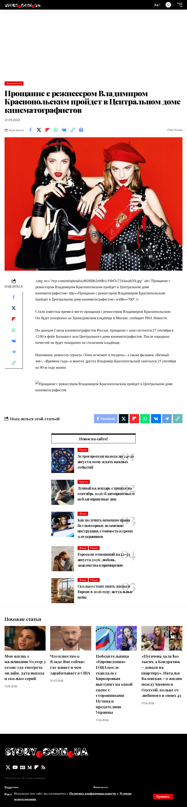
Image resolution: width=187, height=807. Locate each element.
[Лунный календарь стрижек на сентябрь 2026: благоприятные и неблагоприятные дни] (62, 492)
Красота (83, 481)
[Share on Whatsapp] (56, 130)
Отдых (94, 579)
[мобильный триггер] (178, 5)
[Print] (81, 130)
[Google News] (22, 767)
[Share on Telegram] (13, 351)
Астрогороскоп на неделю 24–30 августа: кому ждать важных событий (106, 462)
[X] (8, 767)
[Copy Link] (72, 130)
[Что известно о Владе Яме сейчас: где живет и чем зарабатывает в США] (70, 638)
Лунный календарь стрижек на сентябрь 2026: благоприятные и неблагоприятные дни (106, 493)
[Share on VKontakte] (64, 130)
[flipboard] (36, 767)
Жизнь (82, 513)
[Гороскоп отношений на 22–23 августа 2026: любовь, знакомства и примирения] (62, 558)
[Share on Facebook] (30, 130)
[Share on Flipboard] (47, 130)
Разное (83, 449)
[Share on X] (39, 130)
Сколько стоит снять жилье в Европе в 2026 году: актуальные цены (105, 591)
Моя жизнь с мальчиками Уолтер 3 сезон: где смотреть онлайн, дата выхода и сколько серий (25, 667)
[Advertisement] (93, 44)
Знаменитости (14, 83)
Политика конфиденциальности (93, 793)
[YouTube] (15, 767)
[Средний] (29, 767)
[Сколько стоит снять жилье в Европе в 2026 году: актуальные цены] (62, 590)
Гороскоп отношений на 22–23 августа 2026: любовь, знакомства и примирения (104, 560)
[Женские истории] (23, 4)
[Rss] (43, 767)
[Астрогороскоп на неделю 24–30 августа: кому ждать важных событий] (62, 460)
